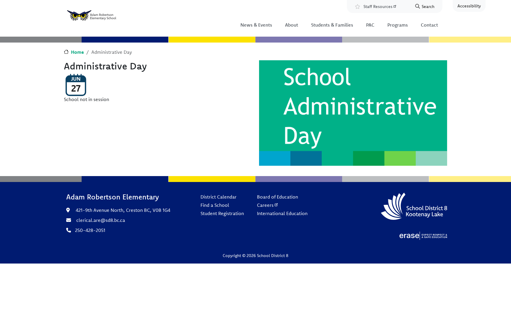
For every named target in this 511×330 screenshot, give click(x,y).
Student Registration (222, 213)
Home (77, 52)
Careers (265, 205)
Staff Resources (377, 6)
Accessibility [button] (469, 6)
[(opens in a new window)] (423, 235)
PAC (370, 25)
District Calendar (218, 197)
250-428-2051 (90, 230)
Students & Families (332, 25)
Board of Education (277, 197)
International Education (282, 213)
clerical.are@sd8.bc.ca (100, 220)
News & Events (256, 25)
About (291, 25)
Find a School (214, 205)
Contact (429, 25)
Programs (397, 25)
